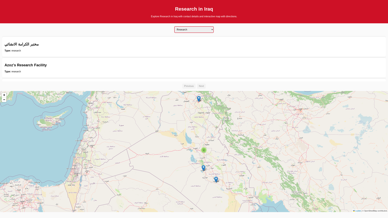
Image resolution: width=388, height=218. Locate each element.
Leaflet (358, 210)
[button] (199, 99)
